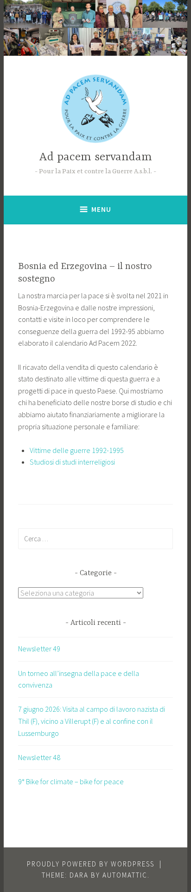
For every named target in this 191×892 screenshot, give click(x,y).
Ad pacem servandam (95, 157)
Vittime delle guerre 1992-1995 (77, 450)
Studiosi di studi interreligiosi (72, 461)
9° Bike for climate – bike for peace (71, 781)
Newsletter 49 (39, 648)
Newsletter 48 (39, 757)
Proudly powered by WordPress (90, 863)
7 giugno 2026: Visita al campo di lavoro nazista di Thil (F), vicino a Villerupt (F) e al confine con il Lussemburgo (91, 720)
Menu (101, 209)
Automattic (124, 875)
